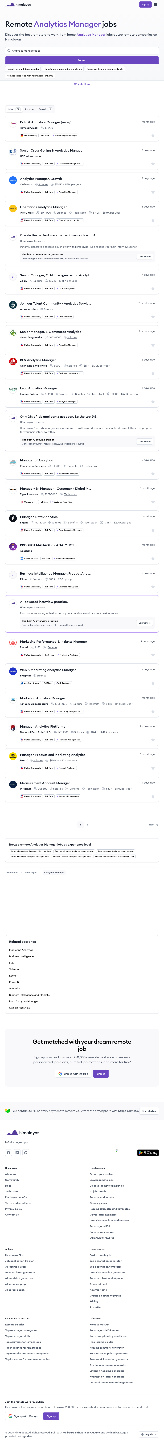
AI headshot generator (19, 1278)
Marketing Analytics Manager (42, 698)
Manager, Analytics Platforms (42, 726)
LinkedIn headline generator (107, 1370)
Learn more (145, 256)
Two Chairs (27, 212)
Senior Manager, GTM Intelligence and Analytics (56, 275)
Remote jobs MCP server (104, 1330)
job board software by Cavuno (81, 1432)
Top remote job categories (21, 1330)
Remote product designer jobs (23, 69)
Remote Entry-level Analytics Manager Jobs (31, 851)
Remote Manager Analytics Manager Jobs (30, 856)
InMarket (25, 788)
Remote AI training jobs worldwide (105, 69)
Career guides (98, 1203)
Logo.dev (26, 1436)
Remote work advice (102, 1197)
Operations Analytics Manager (43, 207)
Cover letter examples (103, 1214)
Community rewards (102, 1237)
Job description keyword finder (108, 1336)
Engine (24, 522)
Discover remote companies (107, 1185)
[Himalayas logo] (18, 4)
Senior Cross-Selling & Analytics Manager (52, 150)
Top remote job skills (17, 1336)
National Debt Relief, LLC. (35, 732)
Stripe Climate (128, 1111)
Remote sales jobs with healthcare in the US (30, 75)
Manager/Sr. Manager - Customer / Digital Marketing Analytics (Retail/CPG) (56, 489)
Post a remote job (100, 1255)
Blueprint (25, 675)
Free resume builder (101, 1341)
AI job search (98, 1191)
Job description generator (106, 1260)
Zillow (23, 280)
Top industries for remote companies (27, 1359)
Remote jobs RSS (100, 1226)
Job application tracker (19, 1260)
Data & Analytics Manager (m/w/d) (47, 122)
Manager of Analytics (36, 460)
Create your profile (101, 1174)
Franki (24, 760)
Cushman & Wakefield (33, 365)
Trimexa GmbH (29, 127)
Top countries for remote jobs (23, 1341)
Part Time (49, 655)
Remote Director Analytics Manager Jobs (72, 856)
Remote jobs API (99, 1324)
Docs (8, 1185)
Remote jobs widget (102, 1232)
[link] (12, 872)
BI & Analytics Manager (38, 360)
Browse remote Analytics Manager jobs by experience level (50, 844)
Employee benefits (16, 1197)
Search (82, 60)
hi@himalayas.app (16, 1142)
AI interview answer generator (108, 1365)
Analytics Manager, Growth (41, 179)
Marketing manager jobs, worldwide (63, 69)
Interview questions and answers (110, 1220)
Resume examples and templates (110, 1208)
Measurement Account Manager (45, 783)
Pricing (94, 1301)
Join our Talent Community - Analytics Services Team (56, 303)
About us (10, 1174)
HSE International (30, 156)
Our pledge (149, 1111)
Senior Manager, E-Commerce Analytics (50, 332)
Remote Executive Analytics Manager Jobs (114, 856)
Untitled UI (112, 1432)
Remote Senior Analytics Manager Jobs (116, 851)
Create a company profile (105, 1295)
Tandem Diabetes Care (34, 703)
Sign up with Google (76, 1073)
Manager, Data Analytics (39, 517)
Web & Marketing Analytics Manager (48, 670)
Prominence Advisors (33, 466)
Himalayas (12, 872)
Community (12, 1179)
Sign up (101, 1073)
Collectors (26, 184)
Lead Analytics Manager (38, 388)
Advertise (95, 1307)
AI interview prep (15, 1284)
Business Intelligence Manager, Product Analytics (56, 573)
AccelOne (26, 550)
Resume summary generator (107, 1347)
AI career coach (15, 1289)
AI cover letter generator (20, 1272)
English (149, 1434)
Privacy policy (13, 1208)
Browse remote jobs (102, 1179)
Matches (29, 109)
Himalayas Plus (14, 1255)
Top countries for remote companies (27, 1353)
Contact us (12, 1214)
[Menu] (155, 4)
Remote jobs (31, 872)
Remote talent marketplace (106, 1278)
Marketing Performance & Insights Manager (53, 642)
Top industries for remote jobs (23, 1347)
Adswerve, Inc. (29, 309)
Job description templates (106, 1266)
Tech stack (77, 213)
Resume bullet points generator (109, 1353)
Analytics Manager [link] (54, 872)
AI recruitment (98, 1284)
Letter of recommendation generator (112, 1382)
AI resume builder (15, 1266)
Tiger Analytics (29, 494)
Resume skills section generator (109, 1359)
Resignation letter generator (107, 1376)
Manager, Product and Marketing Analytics (52, 755)
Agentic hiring (98, 1289)
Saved (45, 109)
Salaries (41, 184)
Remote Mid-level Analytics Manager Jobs (74, 851)
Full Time (45, 135)
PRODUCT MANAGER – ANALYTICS (47, 545)
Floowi (24, 647)
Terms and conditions (18, 1203)
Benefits (78, 394)
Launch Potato (29, 394)
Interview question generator (107, 1272)
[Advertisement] (82, 98)
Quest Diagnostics (31, 337)
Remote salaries (15, 1324)
